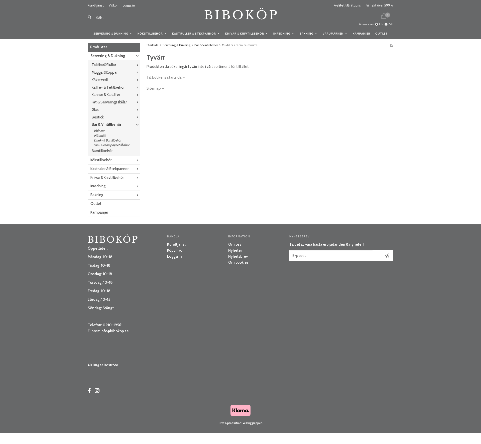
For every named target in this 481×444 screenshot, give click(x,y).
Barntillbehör (102, 151)
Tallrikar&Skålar (104, 65)
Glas (95, 109)
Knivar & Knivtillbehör (244, 33)
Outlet (381, 33)
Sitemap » (155, 88)
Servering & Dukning (110, 33)
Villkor (113, 5)
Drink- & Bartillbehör (108, 140)
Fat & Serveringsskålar (109, 102)
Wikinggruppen (253, 423)
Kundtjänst (96, 5)
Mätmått (100, 135)
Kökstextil (100, 80)
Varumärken (333, 33)
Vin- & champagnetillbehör (112, 145)
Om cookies (238, 262)
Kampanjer (361, 33)
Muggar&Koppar (104, 72)
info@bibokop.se (114, 331)
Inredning (281, 33)
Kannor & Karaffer (106, 94)
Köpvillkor (175, 250)
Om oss (234, 244)
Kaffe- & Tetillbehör (108, 87)
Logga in (129, 5)
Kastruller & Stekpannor (194, 33)
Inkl (381, 24)
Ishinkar (99, 131)
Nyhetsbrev (238, 256)
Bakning (306, 33)
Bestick (98, 117)
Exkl (391, 24)
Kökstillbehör (150, 33)
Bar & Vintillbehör (106, 124)
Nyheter (235, 250)
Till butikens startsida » (166, 77)
